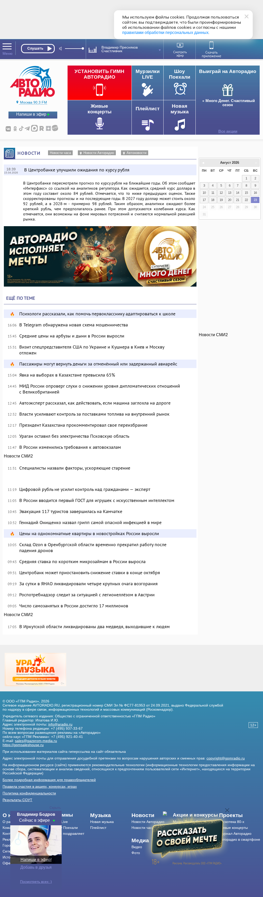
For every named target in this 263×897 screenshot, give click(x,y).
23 (255, 200)
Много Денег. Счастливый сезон (230, 103)
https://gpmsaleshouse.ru (23, 745)
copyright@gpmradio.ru (225, 758)
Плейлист (98, 828)
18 (212, 200)
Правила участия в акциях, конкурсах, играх (40, 786)
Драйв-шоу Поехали (61, 828)
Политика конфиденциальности (29, 793)
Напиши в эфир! (36, 859)
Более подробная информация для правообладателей (49, 780)
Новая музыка (102, 822)
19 (221, 200)
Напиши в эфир (31, 114)
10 (204, 193)
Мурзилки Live (56, 822)
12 (221, 193)
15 (246, 193)
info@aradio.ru (60, 724)
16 (255, 193)
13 (229, 193)
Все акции (227, 131)
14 (237, 193)
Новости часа (60, 153)
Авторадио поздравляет (64, 833)
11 (212, 193)
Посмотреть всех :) (36, 882)
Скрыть (55, 808)
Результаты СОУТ (17, 800)
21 (237, 200)
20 (229, 200)
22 (246, 200)
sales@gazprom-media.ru (36, 741)
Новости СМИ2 (18, 456)
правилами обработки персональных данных (165, 32)
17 (204, 200)
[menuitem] (67, 815)
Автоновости (136, 153)
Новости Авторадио (98, 153)
